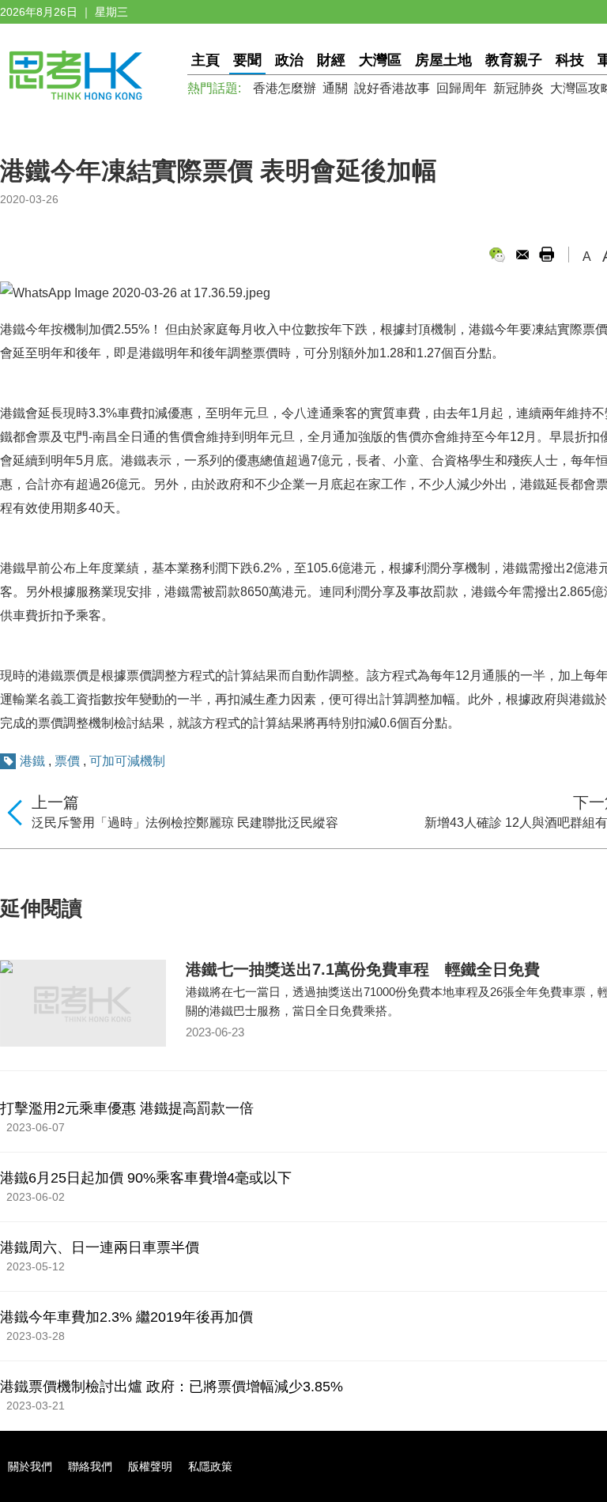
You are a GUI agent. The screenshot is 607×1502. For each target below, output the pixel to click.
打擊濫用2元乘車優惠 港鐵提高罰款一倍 (127, 1108)
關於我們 (30, 1466)
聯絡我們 (90, 1466)
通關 (335, 88)
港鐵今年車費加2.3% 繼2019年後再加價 (126, 1317)
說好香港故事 (392, 88)
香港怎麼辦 (284, 88)
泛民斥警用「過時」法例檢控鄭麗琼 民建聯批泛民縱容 (185, 822)
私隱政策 (210, 1466)
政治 (289, 60)
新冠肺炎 (518, 88)
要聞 (247, 60)
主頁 (205, 60)
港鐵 (32, 761)
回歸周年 (461, 88)
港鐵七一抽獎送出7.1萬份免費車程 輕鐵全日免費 (363, 969)
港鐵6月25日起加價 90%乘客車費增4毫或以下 (146, 1178)
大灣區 (380, 60)
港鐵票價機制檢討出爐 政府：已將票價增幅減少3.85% (171, 1386)
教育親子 (513, 60)
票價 (67, 761)
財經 (331, 60)
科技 (570, 60)
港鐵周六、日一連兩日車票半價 (99, 1247)
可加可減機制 (127, 761)
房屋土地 (443, 60)
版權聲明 (150, 1466)
